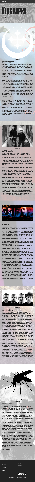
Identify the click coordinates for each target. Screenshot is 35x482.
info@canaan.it (21, 470)
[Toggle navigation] (32, 1)
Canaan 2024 (4, 1)
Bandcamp (3, 470)
